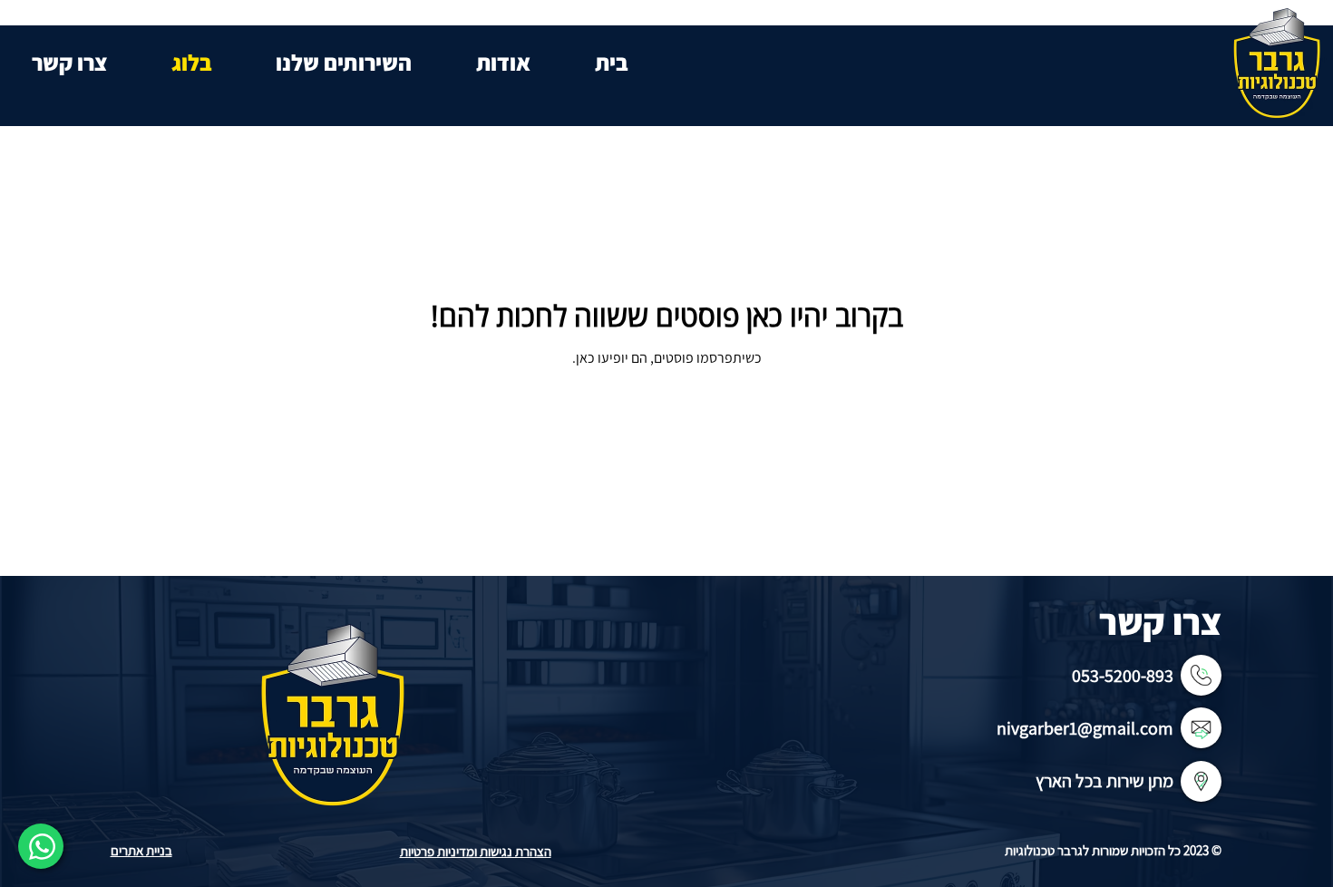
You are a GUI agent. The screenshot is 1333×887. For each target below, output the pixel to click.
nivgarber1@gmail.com (1085, 728)
